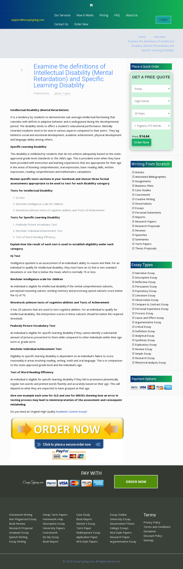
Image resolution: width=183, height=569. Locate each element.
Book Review (17, 523)
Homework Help (53, 519)
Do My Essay (51, 537)
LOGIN (163, 20)
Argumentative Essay (123, 541)
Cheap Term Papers (55, 514)
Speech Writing (18, 537)
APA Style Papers (87, 541)
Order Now (141, 142)
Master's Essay (85, 523)
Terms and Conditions (157, 527)
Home (142, 36)
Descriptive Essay (54, 523)
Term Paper (83, 528)
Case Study (83, 514)
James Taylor (63, 93)
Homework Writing (20, 514)
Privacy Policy (152, 522)
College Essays (119, 528)
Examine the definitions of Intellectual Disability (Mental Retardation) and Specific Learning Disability (151, 45)
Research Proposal (21, 528)
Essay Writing (17, 541)
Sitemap (149, 540)
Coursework (50, 532)
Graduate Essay (19, 532)
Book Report (50, 541)
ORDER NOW (136, 482)
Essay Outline (118, 514)
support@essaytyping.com (27, 19)
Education (160, 36)
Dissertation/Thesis (122, 523)
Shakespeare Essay (88, 532)
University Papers (54, 528)
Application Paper (87, 537)
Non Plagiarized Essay (22, 519)
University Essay (120, 519)
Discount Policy (153, 535)
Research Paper (120, 537)
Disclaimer (150, 531)
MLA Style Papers (121, 532)
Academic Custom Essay (71, 411)
